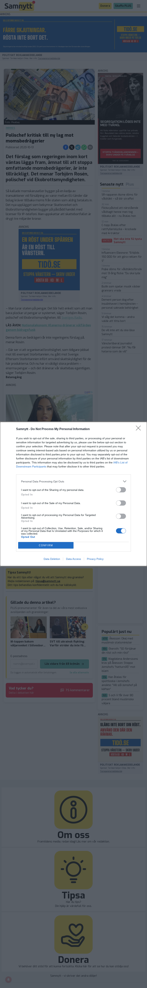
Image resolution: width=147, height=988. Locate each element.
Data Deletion (52, 558)
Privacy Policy (95, 558)
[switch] (121, 489)
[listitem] (73, 481)
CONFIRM (46, 545)
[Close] (139, 429)
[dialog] (73, 494)
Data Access (73, 558)
